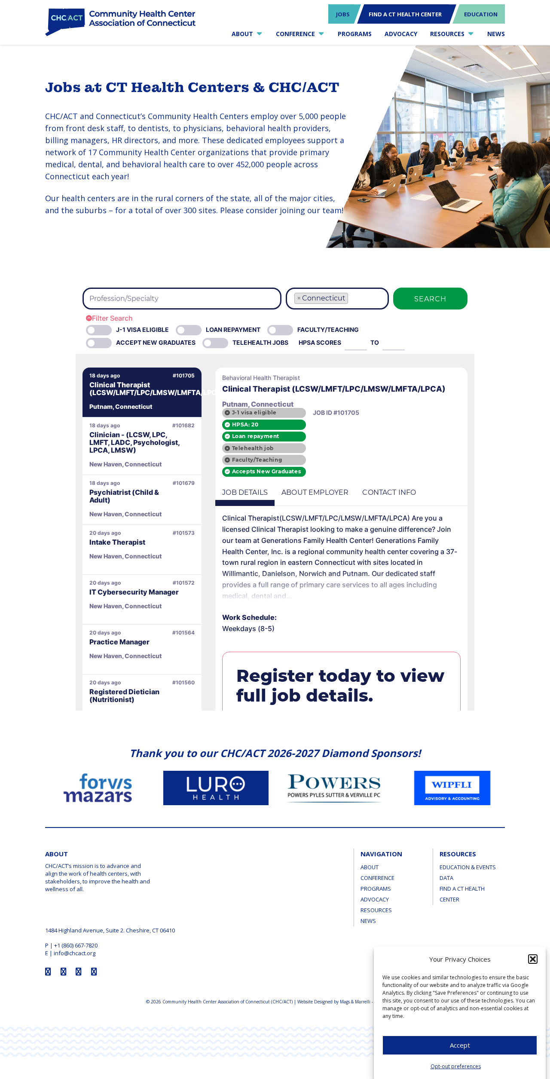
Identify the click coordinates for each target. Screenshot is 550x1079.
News (368, 921)
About (370, 867)
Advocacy (375, 899)
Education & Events (468, 867)
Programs (376, 888)
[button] (533, 959)
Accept (460, 1045)
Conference (377, 878)
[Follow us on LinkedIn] (94, 971)
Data (446, 878)
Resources (376, 910)
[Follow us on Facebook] (48, 971)
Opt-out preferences (456, 1066)
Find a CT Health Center (462, 894)
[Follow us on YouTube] (79, 971)
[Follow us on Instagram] (64, 971)
